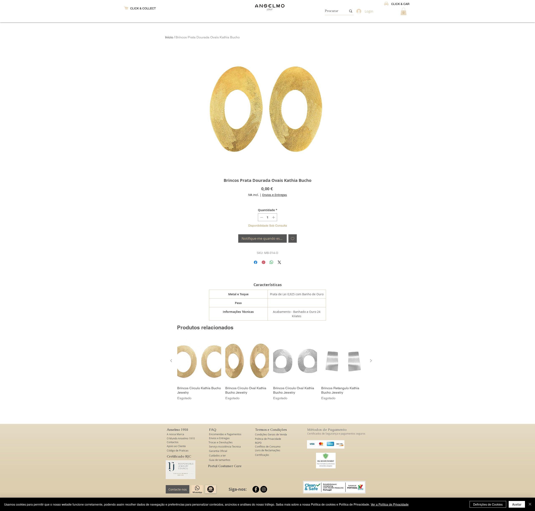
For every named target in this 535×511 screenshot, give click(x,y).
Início (169, 37)
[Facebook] (255, 489)
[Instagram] (263, 489)
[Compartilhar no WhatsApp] (271, 262)
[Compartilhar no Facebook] (255, 262)
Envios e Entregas (274, 195)
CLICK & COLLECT (143, 8)
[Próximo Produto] (370, 360)
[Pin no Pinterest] (263, 262)
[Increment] (273, 217)
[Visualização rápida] (199, 361)
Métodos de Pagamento (326, 429)
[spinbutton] (267, 217)
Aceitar (516, 504)
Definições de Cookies (488, 504)
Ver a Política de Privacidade (390, 504)
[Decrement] (261, 217)
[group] (271, 370)
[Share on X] (279, 262)
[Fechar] (529, 504)
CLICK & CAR (400, 4)
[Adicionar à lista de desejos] (292, 238)
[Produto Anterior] (171, 360)
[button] (403, 11)
